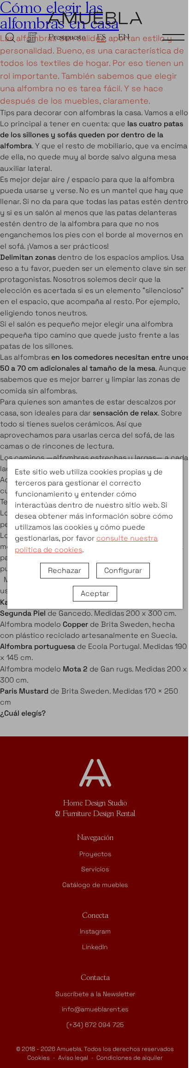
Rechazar (64, 570)
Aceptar (95, 593)
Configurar (123, 570)
